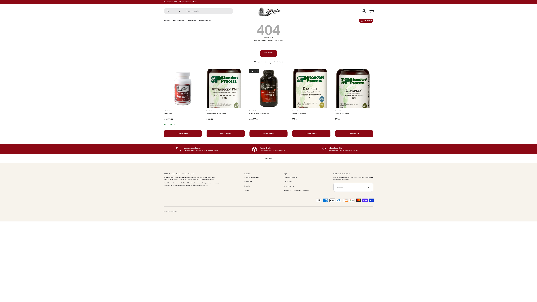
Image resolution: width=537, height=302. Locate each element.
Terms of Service (289, 186)
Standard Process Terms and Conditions (296, 190)
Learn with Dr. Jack (205, 20)
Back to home (268, 53)
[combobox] (198, 11)
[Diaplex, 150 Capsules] (311, 88)
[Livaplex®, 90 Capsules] (354, 88)
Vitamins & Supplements (251, 177)
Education (247, 186)
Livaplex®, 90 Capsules (342, 113)
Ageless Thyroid (168, 113)
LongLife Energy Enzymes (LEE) (259, 113)
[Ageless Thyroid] (183, 88)
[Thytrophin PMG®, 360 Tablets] (225, 88)
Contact (246, 190)
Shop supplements (178, 20)
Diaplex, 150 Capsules (299, 113)
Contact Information (290, 177)
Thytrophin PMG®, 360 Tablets (216, 113)
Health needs (192, 20)
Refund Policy (288, 181)
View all (268, 64)
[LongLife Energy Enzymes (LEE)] (268, 88)
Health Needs (248, 181)
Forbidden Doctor (172, 211)
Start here (167, 20)
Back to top (268, 158)
